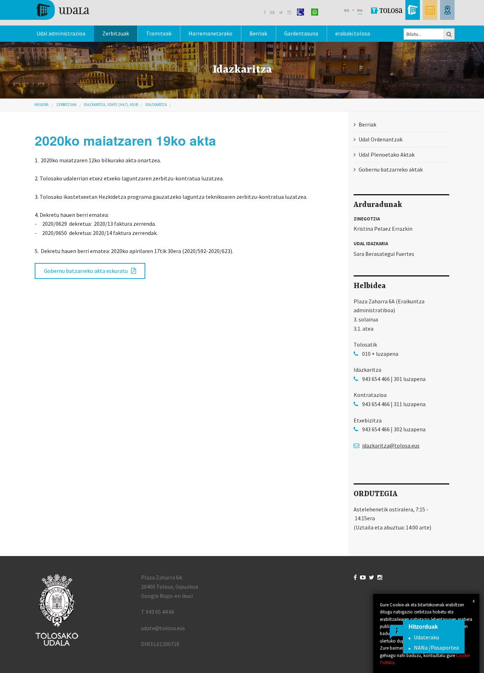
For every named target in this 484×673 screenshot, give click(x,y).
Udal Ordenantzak (381, 139)
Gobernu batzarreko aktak (391, 169)
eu (359, 10)
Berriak (258, 33)
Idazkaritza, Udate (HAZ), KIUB (111, 104)
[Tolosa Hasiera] (62, 9)
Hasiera (41, 104)
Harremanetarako (210, 33)
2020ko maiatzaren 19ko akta (125, 140)
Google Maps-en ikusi (167, 595)
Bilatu (449, 34)
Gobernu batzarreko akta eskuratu (86, 270)
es (346, 10)
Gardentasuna (301, 33)
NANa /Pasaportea (436, 647)
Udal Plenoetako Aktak (387, 154)
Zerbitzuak (115, 33)
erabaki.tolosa (352, 33)
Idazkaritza (156, 104)
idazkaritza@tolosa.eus (391, 445)
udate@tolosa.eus (163, 628)
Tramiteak (158, 33)
